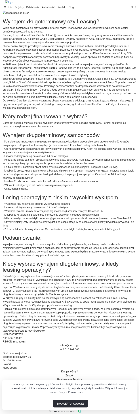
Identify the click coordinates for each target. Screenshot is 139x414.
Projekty (19, 7)
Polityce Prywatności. (70, 392)
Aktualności (48, 7)
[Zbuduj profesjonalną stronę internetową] (82, 411)
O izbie (8, 7)
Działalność (32, 7)
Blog (71, 7)
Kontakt (62, 7)
